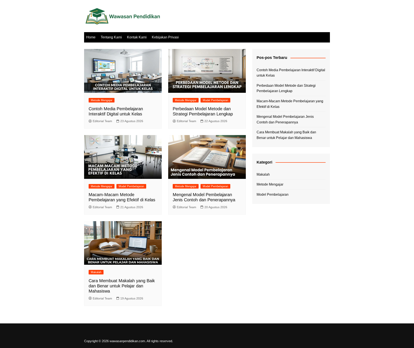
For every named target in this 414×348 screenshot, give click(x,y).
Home (91, 37)
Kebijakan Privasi (165, 37)
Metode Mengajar (101, 100)
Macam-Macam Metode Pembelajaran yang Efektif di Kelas (290, 104)
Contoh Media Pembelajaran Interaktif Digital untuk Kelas (291, 72)
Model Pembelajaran (215, 100)
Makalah (96, 272)
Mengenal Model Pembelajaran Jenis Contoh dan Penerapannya (285, 119)
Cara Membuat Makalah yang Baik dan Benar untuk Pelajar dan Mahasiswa (122, 285)
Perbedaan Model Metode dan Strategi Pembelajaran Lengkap (286, 88)
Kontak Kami (137, 37)
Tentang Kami (111, 37)
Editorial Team (102, 121)
